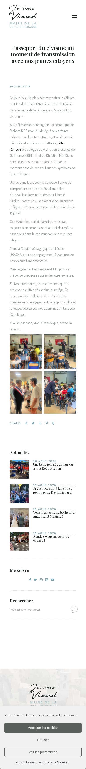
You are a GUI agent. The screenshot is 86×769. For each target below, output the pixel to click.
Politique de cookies (26, 762)
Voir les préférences (43, 752)
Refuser (43, 740)
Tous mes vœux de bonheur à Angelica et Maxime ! (54, 514)
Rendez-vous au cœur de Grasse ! (51, 538)
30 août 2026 (44, 461)
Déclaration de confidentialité (53, 762)
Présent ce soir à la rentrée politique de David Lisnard (53, 490)
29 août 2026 (44, 485)
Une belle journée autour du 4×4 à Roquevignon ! (53, 466)
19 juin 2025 (20, 86)
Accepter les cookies (43, 728)
